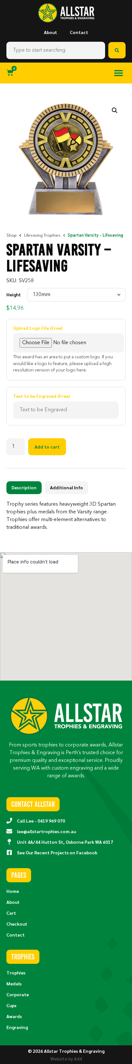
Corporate (17, 994)
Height (13, 294)
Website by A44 (66, 1058)
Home (12, 891)
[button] (118, 73)
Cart (11, 913)
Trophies (15, 972)
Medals (13, 983)
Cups (11, 1005)
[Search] (117, 50)
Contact (79, 32)
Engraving (17, 1027)
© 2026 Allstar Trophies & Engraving (66, 1051)
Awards (14, 1016)
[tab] (24, 487)
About (50, 32)
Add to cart (47, 446)
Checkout (16, 923)
